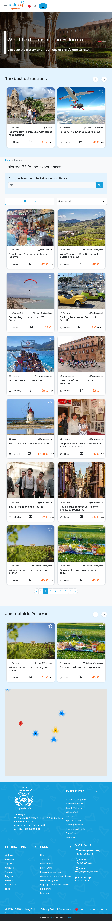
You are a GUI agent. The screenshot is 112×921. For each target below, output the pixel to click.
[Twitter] (86, 909)
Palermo (15, 128)
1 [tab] (99, 41)
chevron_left (95, 79)
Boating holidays (44, 376)
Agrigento (10, 863)
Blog (42, 855)
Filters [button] (29, 201)
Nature (49, 128)
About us (44, 859)
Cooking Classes (74, 803)
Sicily (14, 439)
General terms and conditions (55, 876)
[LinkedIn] (106, 909)
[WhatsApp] (90, 909)
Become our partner (50, 872)
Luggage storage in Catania (54, 884)
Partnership (46, 888)
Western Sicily (18, 313)
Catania (9, 855)
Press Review (46, 863)
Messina (9, 880)
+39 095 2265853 (83, 862)
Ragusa (9, 876)
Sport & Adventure (95, 128)
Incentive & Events (75, 829)
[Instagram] (98, 909)
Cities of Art (46, 250)
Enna (7, 888)
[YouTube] (102, 909)
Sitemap (44, 893)
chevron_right (104, 79)
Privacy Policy (49, 909)
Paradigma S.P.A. (61, 918)
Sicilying (52, 918)
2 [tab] (103, 41)
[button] (30, 6)
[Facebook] (82, 909)
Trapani (9, 872)
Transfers (71, 833)
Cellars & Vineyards (94, 250)
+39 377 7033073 (84, 854)
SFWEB (70, 918)
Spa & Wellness (74, 807)
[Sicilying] (18, 6)
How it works (46, 867)
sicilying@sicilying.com (86, 871)
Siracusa (9, 867)
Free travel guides (49, 880)
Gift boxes (71, 837)
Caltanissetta (12, 884)
